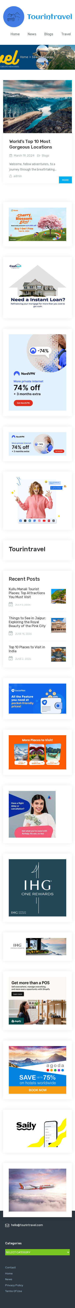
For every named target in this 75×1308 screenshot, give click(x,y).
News (32, 34)
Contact (10, 1267)
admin (18, 176)
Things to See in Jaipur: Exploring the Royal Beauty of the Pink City (27, 622)
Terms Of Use (13, 1291)
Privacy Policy (14, 1285)
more (65, 180)
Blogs (48, 34)
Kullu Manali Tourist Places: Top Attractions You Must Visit (27, 593)
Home (15, 34)
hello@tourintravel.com (27, 1225)
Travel (66, 34)
